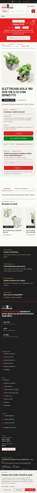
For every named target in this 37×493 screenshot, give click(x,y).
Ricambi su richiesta (9, 383)
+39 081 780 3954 (9, 419)
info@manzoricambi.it (10, 427)
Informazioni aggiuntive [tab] (21, 188)
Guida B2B (7, 405)
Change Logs (7, 396)
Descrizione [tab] (7, 188)
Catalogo (11, 44)
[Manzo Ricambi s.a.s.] (7, 307)
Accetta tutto (30, 489)
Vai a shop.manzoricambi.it (24, 144)
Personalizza (19, 489)
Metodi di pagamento (10, 366)
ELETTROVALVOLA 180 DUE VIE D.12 (12, 231)
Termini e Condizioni (9, 353)
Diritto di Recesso (9, 363)
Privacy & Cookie (8, 357)
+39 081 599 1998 (9, 415)
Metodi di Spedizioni (9, 360)
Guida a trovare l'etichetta (11, 389)
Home (3, 44)
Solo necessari (7, 489)
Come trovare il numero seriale (16, 157)
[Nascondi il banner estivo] (33, 21)
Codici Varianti (8, 386)
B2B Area (6, 380)
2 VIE (16, 46)
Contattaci (7, 369)
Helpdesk (6, 402)
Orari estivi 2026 (9, 449)
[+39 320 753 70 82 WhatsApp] (8, 1)
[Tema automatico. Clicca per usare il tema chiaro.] (19, 1)
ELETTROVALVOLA (6, 46)
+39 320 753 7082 (9, 423)
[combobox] (20, 11)
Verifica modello (8, 399)
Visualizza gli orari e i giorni (17, 38)
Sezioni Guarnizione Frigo (11, 392)
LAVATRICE (20, 44)
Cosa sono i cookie (8, 486)
